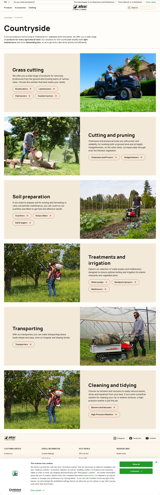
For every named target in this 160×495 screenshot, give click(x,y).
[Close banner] (156, 462)
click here (89, 475)
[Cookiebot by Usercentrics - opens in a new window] (15, 490)
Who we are (84, 453)
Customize (134, 471)
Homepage (8, 17)
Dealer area (121, 453)
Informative (46, 458)
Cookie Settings (48, 453)
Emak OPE (83, 458)
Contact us (8, 453)
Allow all (136, 464)
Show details (36, 490)
